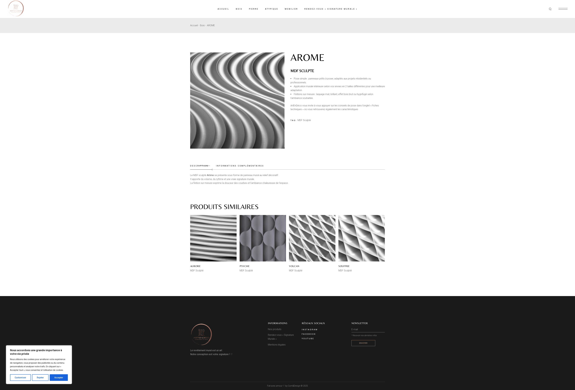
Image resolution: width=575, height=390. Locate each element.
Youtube (308, 338)
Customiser (20, 377)
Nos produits (274, 329)
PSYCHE (244, 266)
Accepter (58, 377)
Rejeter (40, 377)
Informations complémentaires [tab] (240, 166)
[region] (39, 364)
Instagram (310, 329)
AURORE (195, 266)
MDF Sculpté (304, 120)
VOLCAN (294, 266)
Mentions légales (277, 344)
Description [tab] (199, 166)
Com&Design (294, 386)
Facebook (309, 334)
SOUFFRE (343, 266)
